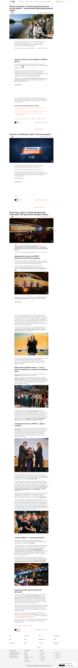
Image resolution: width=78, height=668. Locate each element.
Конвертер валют (28, 661)
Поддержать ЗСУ (60, 1)
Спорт (40, 1)
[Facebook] (19, 631)
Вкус (40, 635)
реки (24, 118)
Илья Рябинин (19, 122)
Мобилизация (41, 639)
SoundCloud (58, 656)
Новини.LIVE (41, 169)
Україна (22, 1)
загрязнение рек (32, 43)
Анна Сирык (19, 629)
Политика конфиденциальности (15, 653)
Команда (26, 658)
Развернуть (39, 647)
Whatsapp (43, 660)
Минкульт (20, 625)
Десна (28, 118)
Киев (14, 4)
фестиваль (25, 625)
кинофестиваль (42, 245)
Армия (31, 1)
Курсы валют (27, 660)
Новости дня (11, 643)
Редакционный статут (13, 654)
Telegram (42, 653)
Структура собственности (29, 657)
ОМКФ (31, 625)
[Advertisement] (30, 54)
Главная (10, 4)
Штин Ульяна (19, 199)
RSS (57, 658)
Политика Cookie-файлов (13, 657)
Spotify (57, 655)
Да (61, 665)
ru (65, 1)
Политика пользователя (13, 652)
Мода (55, 639)
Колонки (44, 1)
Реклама (26, 656)
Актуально (26, 635)
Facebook (36, 48)
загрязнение (38, 118)
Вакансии (26, 653)
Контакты (26, 654)
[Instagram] (17, 201)
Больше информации (69, 665)
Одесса (25, 643)
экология (32, 118)
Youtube (42, 652)
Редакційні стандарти (13, 656)
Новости (26, 1)
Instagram (43, 656)
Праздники (56, 643)
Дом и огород (56, 635)
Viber (42, 655)
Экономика (36, 1)
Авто (10, 635)
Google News (58, 653)
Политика (41, 643)
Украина (20, 118)
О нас (26, 652)
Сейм (43, 118)
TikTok (57, 652)
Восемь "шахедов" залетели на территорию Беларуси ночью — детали (30, 111)
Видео (50, 1)
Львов (25, 639)
